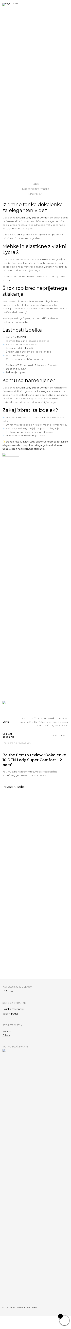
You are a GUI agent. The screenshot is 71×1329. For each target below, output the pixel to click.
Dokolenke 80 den (13, 969)
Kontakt (7, 1031)
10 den (43, 44)
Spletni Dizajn (30, 1307)
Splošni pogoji (10, 1013)
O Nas (6, 1035)
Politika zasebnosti (13, 1009)
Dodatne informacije (35, 188)
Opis (35, 184)
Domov (9, 44)
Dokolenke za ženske (26, 44)
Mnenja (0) (35, 193)
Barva (6, 116)
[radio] (8, 123)
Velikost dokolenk (13, 137)
